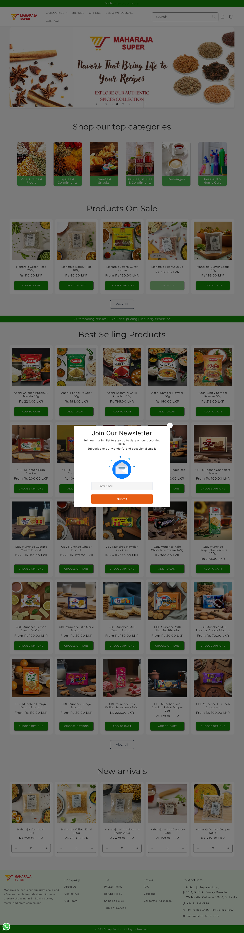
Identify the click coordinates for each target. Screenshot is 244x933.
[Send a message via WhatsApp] (6, 926)
